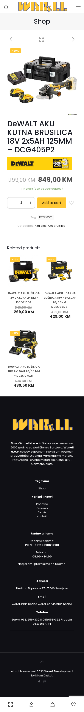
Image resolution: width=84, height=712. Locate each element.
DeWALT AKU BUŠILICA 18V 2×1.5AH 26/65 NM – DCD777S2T (24, 371)
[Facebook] (39, 681)
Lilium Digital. (44, 675)
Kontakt (42, 516)
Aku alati (41, 226)
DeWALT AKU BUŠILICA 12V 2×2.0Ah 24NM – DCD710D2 (24, 297)
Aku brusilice (56, 226)
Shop (42, 488)
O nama (42, 508)
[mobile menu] (78, 6)
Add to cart (51, 202)
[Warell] (42, 6)
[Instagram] (45, 681)
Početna (42, 504)
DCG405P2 (46, 217)
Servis (42, 512)
